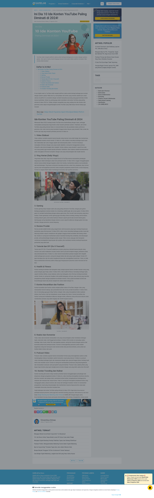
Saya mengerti (115, 494)
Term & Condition (42, 491)
